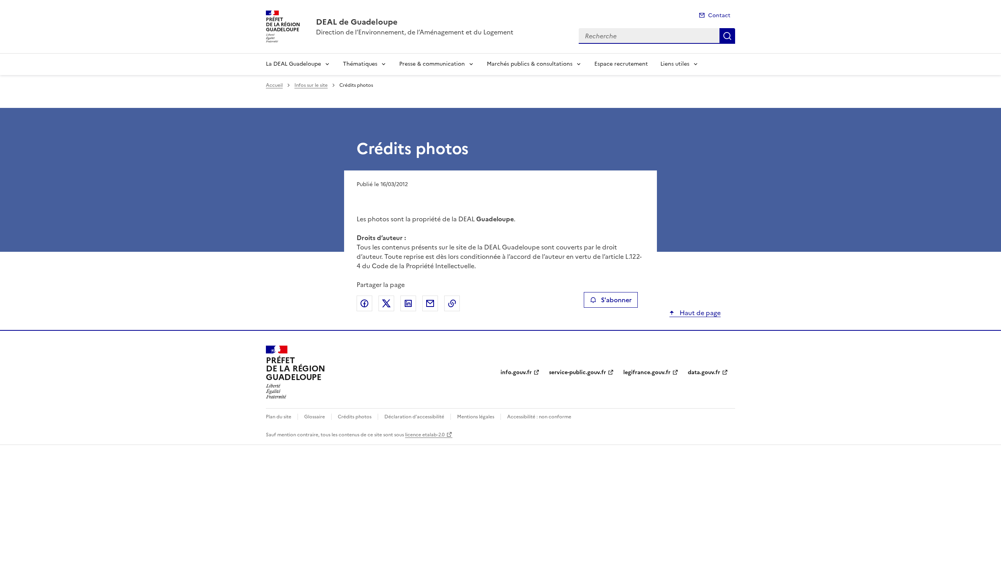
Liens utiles (674, 64)
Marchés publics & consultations (529, 64)
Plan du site (278, 416)
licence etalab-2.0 (425, 434)
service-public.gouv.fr (577, 372)
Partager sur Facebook (364, 303)
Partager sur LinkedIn (408, 303)
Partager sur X (386, 303)
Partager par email (430, 303)
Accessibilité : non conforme (539, 416)
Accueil (274, 85)
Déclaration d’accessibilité (414, 416)
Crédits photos (354, 416)
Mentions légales (475, 416)
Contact (719, 15)
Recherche (727, 36)
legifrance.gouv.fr (647, 372)
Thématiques (360, 64)
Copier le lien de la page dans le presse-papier (452, 303)
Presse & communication (432, 64)
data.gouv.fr (704, 372)
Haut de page (699, 312)
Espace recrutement (621, 64)
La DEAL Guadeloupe (293, 64)
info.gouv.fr (516, 372)
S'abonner (616, 300)
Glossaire (314, 416)
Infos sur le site (311, 85)
